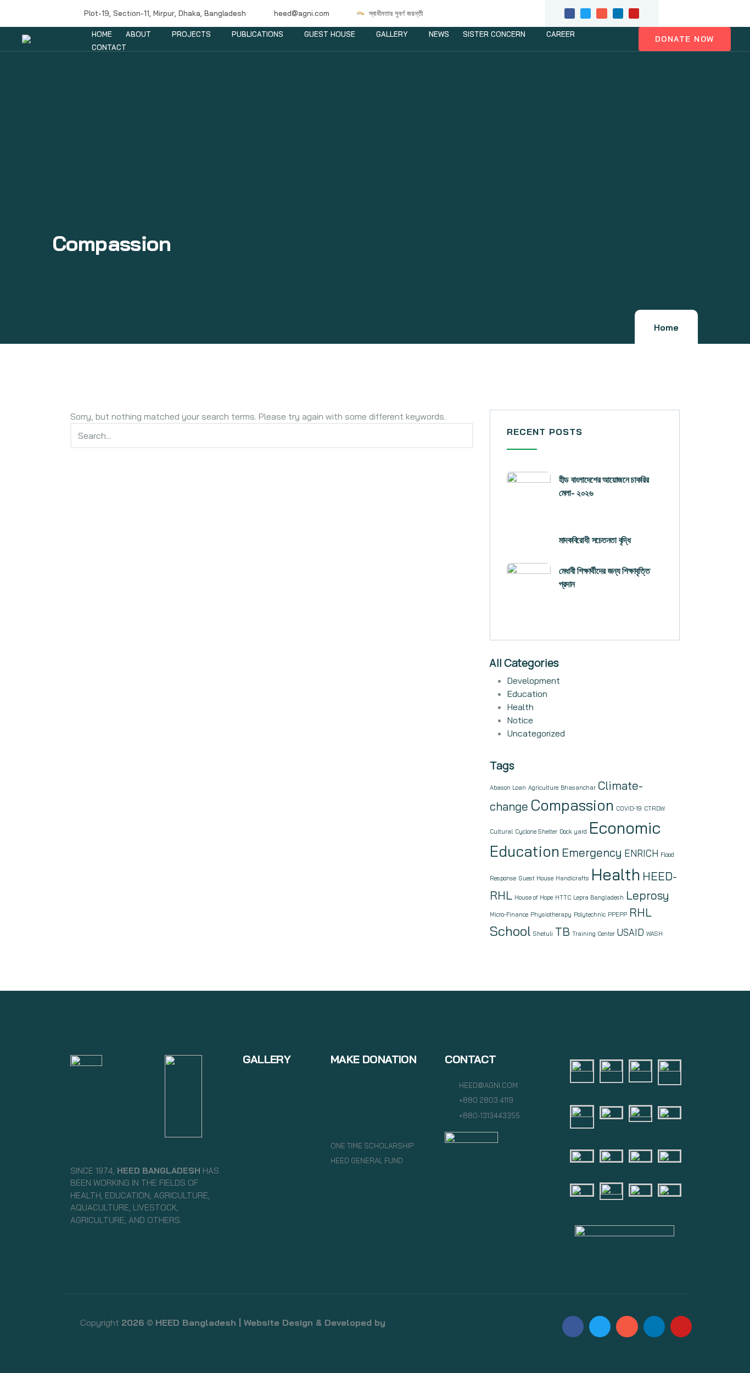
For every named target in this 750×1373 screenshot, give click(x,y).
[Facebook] (573, 1326)
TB (562, 931)
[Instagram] (601, 13)
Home (666, 327)
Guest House (535, 878)
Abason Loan (508, 787)
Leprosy (647, 895)
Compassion (572, 805)
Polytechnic (590, 914)
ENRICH (641, 853)
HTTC (563, 897)
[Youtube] (634, 13)
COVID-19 (629, 808)
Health (520, 706)
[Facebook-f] (569, 13)
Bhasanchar (578, 787)
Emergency (592, 852)
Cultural (501, 831)
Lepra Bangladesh (598, 897)
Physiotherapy (551, 914)
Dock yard (573, 831)
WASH (654, 933)
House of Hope (533, 897)
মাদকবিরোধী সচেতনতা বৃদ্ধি (595, 539)
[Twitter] (585, 13)
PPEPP (617, 914)
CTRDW (654, 808)
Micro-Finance (509, 914)
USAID (630, 932)
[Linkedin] (654, 1326)
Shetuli (543, 933)
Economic (625, 828)
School (510, 931)
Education (527, 693)
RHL (640, 912)
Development (533, 680)
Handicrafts (572, 878)
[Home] (37, 41)
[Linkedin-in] (618, 13)
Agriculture (543, 787)
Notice (520, 720)
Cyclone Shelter (536, 831)
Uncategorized (536, 733)
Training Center (593, 933)
